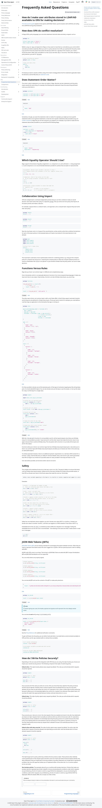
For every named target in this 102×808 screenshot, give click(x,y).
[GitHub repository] (82, 2)
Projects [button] (64, 2)
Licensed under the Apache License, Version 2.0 (41, 803)
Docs (50, 2)
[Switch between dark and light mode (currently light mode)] (89, 2)
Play (77, 2)
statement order (44, 74)
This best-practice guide (28, 24)
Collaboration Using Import (89, 18)
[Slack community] (86, 2)
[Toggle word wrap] (76, 477)
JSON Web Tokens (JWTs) (28, 545)
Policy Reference (30, 633)
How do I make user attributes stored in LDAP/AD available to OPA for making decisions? (92, 8)
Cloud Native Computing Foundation (45, 801)
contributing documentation (65, 803)
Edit (29, 99)
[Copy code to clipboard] (79, 38)
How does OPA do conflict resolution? (92, 12)
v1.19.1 (18, 2)
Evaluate (24, 99)
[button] (10, 15)
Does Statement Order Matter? (90, 14)
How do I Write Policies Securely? (90, 26)
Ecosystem (71, 2)
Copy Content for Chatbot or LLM (73, 12)
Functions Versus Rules (89, 20)
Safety (85, 22)
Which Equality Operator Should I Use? (92, 16)
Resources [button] (56, 2)
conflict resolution (27, 120)
